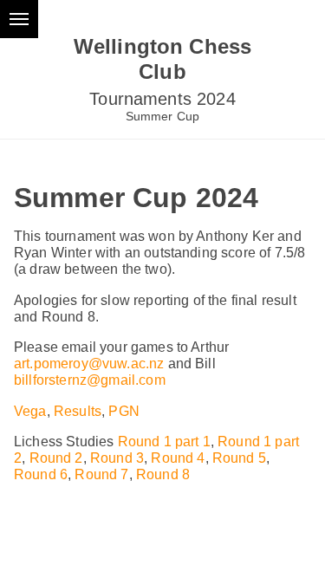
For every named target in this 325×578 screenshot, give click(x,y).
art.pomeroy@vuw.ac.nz (89, 363)
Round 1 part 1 (164, 441)
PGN (123, 411)
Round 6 (41, 474)
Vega (30, 411)
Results (77, 411)
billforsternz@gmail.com (90, 380)
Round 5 (239, 458)
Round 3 (117, 458)
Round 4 (178, 458)
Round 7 (101, 474)
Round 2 (56, 458)
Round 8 (163, 474)
